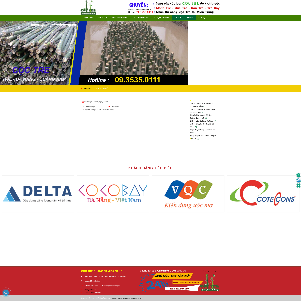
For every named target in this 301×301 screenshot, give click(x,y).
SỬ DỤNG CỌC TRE (161, 18)
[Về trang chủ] (298, 175)
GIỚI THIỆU (102, 18)
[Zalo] (298, 180)
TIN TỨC (178, 18)
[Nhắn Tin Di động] (298, 185)
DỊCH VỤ (190, 18)
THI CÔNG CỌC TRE (141, 18)
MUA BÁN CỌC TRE (119, 18)
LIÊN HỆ (201, 18)
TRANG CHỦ (88, 18)
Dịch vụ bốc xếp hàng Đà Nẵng (203, 121)
